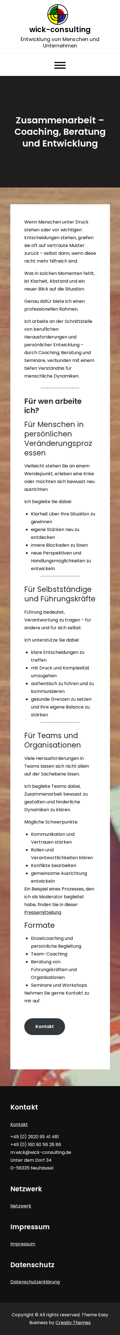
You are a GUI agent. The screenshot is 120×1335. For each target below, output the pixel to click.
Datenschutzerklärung (35, 1282)
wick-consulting (60, 30)
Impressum (22, 1244)
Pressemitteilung (42, 912)
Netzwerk (20, 1206)
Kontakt (44, 1026)
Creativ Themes (73, 1322)
